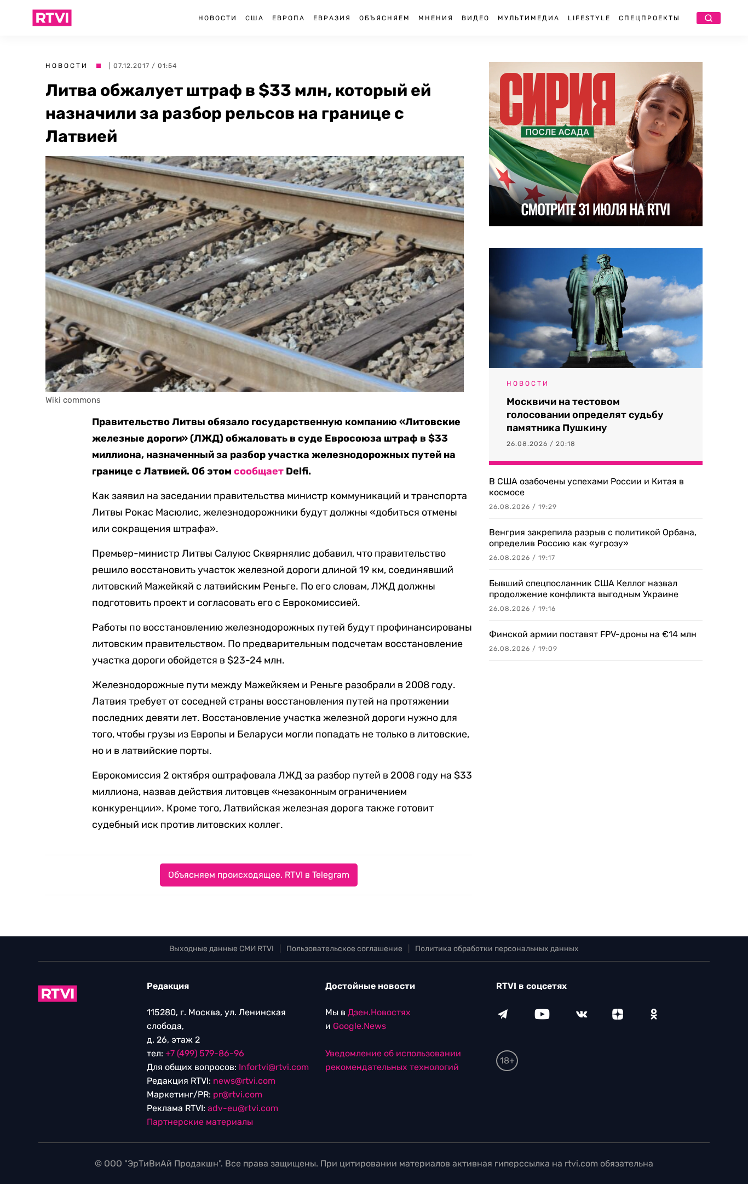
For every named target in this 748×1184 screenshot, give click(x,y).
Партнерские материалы (200, 1122)
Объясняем (384, 18)
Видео (476, 18)
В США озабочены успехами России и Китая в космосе (586, 486)
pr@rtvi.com (237, 1094)
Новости (217, 18)
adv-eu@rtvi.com (243, 1108)
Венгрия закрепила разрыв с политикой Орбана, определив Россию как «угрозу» (593, 537)
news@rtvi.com (244, 1081)
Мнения (435, 18)
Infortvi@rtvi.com (274, 1067)
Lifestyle (589, 18)
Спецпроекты (649, 18)
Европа (288, 18)
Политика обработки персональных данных (497, 948)
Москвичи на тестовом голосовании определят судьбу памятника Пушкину (585, 415)
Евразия (332, 18)
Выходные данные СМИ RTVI (221, 948)
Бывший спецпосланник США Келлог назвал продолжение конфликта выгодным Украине (583, 588)
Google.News (359, 1026)
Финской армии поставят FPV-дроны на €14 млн (593, 634)
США (254, 18)
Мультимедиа (529, 18)
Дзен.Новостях (379, 1012)
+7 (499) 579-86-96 (204, 1053)
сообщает (259, 471)
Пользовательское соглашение (344, 948)
